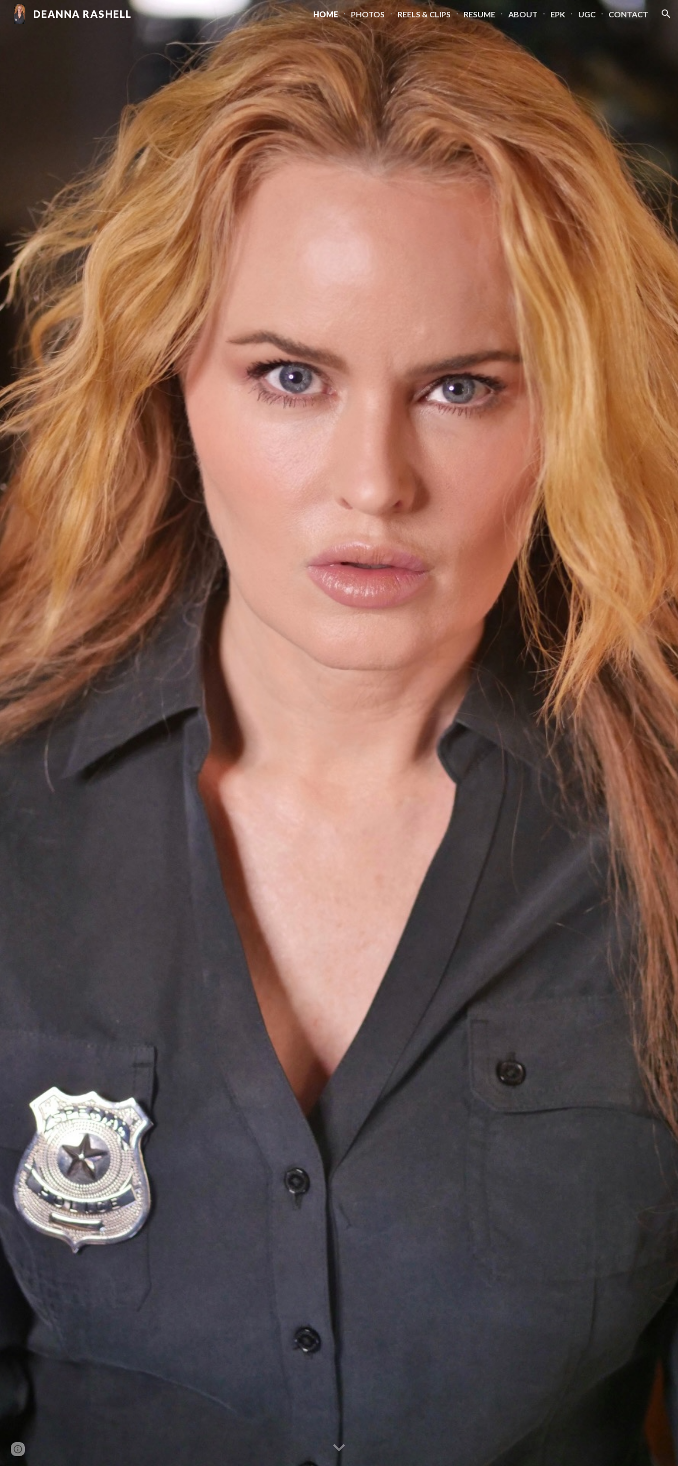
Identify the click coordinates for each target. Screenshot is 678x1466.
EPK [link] (557, 14)
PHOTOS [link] (368, 14)
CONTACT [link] (628, 14)
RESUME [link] (479, 14)
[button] (666, 14)
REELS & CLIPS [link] (424, 14)
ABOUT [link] (523, 14)
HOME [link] (325, 14)
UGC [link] (587, 14)
